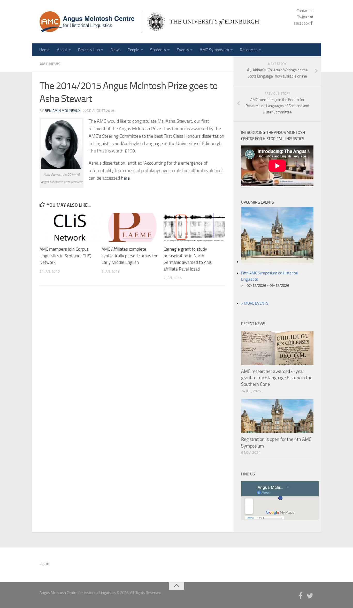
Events (183, 49)
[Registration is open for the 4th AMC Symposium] (277, 416)
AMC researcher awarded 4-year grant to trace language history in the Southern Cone (276, 377)
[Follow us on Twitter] (309, 596)
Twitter (303, 17)
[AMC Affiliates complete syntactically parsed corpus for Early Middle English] (132, 227)
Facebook (302, 23)
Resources (248, 49)
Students (158, 49)
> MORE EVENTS (254, 303)
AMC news (50, 63)
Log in (44, 563)
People (133, 49)
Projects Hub (89, 49)
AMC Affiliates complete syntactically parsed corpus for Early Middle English (130, 256)
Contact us (305, 11)
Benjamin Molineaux (62, 111)
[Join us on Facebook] (300, 596)
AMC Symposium (214, 49)
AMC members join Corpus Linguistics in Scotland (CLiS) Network (65, 256)
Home (44, 49)
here (125, 178)
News (115, 49)
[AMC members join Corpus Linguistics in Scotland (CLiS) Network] (70, 227)
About (62, 49)
